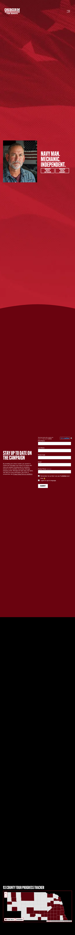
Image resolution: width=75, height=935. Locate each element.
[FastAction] (65, 438)
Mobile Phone (44, 469)
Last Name (41, 448)
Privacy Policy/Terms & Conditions (22, 474)
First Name (41, 441)
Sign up (44, 438)
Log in (39, 438)
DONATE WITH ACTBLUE (47, 170)
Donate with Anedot (62, 170)
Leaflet (48, 921)
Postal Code (41, 455)
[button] (5, 893)
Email (39, 462)
